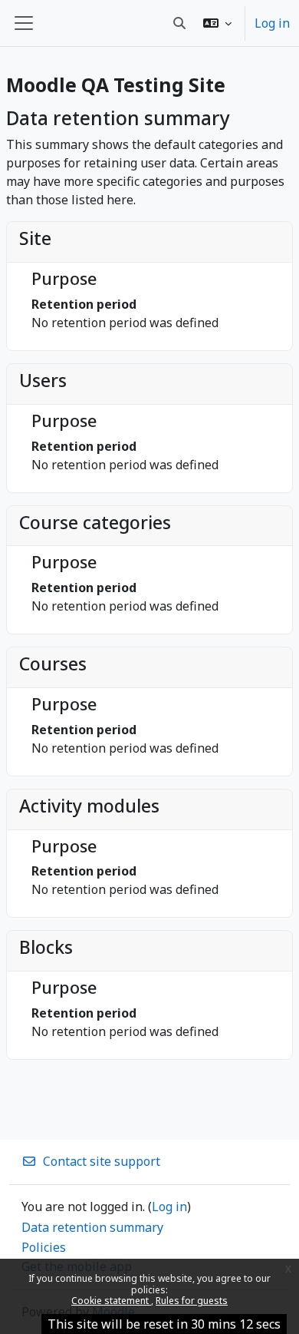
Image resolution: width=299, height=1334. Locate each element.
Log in (272, 23)
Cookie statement (111, 1300)
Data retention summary (92, 1227)
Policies (43, 1247)
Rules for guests (192, 1300)
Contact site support (101, 1161)
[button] (217, 23)
